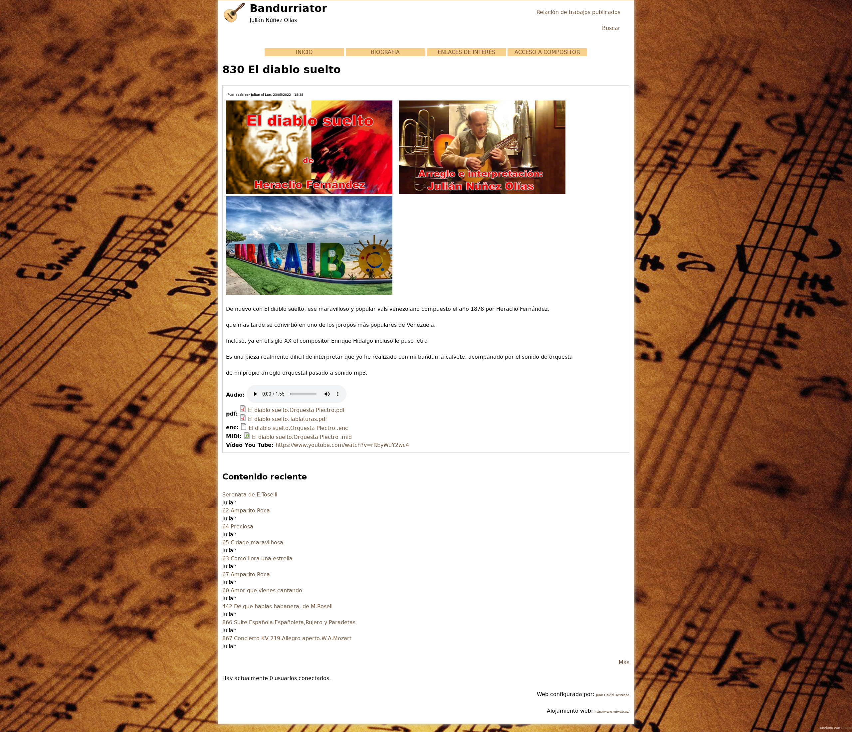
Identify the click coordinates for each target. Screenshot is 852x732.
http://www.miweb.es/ (611, 711)
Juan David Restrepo (612, 695)
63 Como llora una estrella (257, 558)
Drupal (846, 728)
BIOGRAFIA (385, 52)
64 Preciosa (237, 526)
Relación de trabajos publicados (578, 12)
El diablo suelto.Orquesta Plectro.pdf (296, 410)
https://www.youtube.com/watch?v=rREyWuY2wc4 (342, 445)
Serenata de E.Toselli (249, 494)
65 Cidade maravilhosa (252, 542)
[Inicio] (234, 12)
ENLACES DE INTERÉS (466, 52)
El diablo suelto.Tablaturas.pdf (287, 419)
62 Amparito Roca (246, 510)
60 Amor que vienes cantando (262, 590)
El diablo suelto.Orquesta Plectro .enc (298, 428)
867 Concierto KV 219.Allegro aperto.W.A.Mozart (286, 638)
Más (624, 662)
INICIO (304, 52)
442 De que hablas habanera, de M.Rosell (277, 606)
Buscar (611, 28)
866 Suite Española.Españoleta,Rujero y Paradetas (288, 622)
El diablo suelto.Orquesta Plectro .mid (302, 437)
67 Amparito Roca (246, 574)
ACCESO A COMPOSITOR (547, 52)
